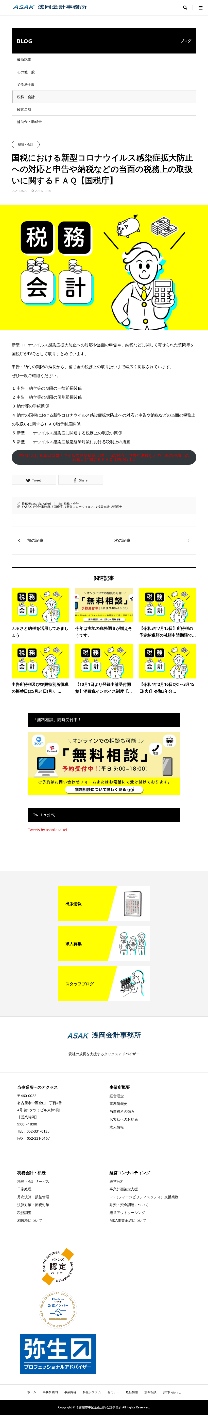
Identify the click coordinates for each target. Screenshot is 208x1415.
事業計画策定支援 (124, 1189)
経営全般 (24, 109)
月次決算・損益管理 (33, 1196)
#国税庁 (57, 507)
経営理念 (117, 1096)
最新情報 (132, 1392)
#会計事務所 (41, 507)
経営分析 (117, 1181)
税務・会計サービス (33, 1181)
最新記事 (24, 59)
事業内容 (70, 1392)
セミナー (113, 1392)
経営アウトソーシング (127, 1212)
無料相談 (150, 1392)
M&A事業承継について (128, 1220)
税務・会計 (26, 96)
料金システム (92, 1392)
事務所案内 (50, 1392)
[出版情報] (104, 919)
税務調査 (24, 1212)
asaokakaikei (41, 503)
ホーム (31, 1392)
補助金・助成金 (29, 121)
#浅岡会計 (102, 507)
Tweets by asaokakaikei (47, 829)
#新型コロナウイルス (79, 507)
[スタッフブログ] (104, 999)
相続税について (29, 1220)
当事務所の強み (122, 1111)
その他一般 (26, 71)
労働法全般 (26, 84)
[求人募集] (104, 959)
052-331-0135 (38, 1131)
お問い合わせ (172, 1392)
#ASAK (26, 507)
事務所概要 (118, 1103)
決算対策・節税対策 (33, 1204)
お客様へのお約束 (124, 1119)
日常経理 (24, 1189)
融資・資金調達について (129, 1204)
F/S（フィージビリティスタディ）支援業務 (144, 1196)
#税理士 (116, 507)
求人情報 (117, 1127)
